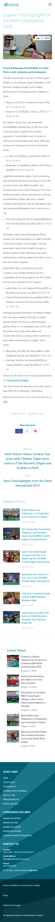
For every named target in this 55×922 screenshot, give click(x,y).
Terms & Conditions (11, 885)
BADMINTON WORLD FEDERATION (17, 836)
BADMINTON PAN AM (12, 831)
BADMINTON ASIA (10, 823)
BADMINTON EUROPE (12, 827)
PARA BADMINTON (11, 799)
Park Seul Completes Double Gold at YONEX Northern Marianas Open (36, 597)
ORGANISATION (9, 787)
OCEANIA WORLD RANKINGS (15, 791)
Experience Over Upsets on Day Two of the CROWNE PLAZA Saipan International (35, 578)
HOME (5, 778)
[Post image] (11, 514)
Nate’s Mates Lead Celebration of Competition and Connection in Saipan (35, 513)
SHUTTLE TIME (9, 795)
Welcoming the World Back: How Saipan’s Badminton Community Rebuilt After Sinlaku (34, 737)
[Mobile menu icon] (50, 4)
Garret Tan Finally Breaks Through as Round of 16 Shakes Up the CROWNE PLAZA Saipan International (35, 556)
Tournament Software (17, 380)
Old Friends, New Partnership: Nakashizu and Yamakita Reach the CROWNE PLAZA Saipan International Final (36, 534)
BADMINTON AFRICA (11, 818)
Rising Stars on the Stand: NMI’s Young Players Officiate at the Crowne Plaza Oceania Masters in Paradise (33, 699)
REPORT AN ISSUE (10, 804)
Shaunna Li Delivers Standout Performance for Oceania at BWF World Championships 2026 (34, 661)
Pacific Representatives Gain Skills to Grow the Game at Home (32, 679)
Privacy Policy (27, 885)
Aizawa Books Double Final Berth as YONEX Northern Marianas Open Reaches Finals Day (35, 617)
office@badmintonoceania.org (16, 859)
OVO (5, 401)
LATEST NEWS (9, 782)
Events (9, 38)
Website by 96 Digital (12, 905)
